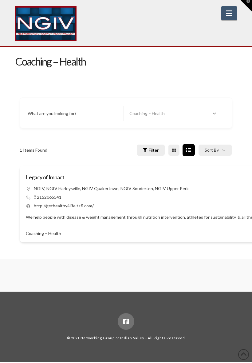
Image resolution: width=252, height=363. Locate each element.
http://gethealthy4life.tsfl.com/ (64, 205)
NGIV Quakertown (100, 188)
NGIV (39, 188)
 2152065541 (47, 197)
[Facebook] (126, 321)
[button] (229, 13)
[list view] (189, 150)
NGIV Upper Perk (172, 188)
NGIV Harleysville (63, 188)
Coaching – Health (43, 233)
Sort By (212, 150)
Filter (154, 150)
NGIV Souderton (136, 188)
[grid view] (174, 150)
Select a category (146, 113)
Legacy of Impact (45, 177)
